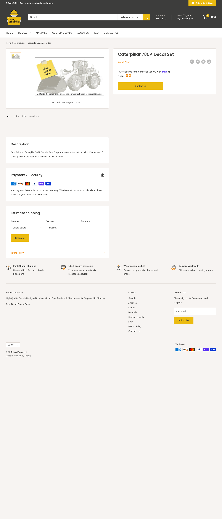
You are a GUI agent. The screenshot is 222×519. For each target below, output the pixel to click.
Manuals (132, 312)
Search (131, 298)
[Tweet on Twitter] (203, 61)
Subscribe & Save (204, 3)
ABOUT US (83, 32)
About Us (133, 303)
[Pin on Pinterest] (198, 61)
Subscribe (183, 320)
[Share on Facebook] (192, 61)
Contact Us (134, 331)
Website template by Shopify (18, 356)
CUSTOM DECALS (62, 32)
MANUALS (41, 32)
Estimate (19, 238)
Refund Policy (17, 252)
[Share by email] (209, 61)
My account (183, 18)
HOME (9, 32)
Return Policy (135, 326)
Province (50, 221)
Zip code (85, 221)
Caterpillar (124, 62)
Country (15, 221)
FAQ (96, 32)
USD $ (10, 345)
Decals (131, 307)
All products (19, 43)
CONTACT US (111, 32)
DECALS (22, 32)
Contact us (140, 86)
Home (8, 43)
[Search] (146, 17)
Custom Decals (136, 317)
